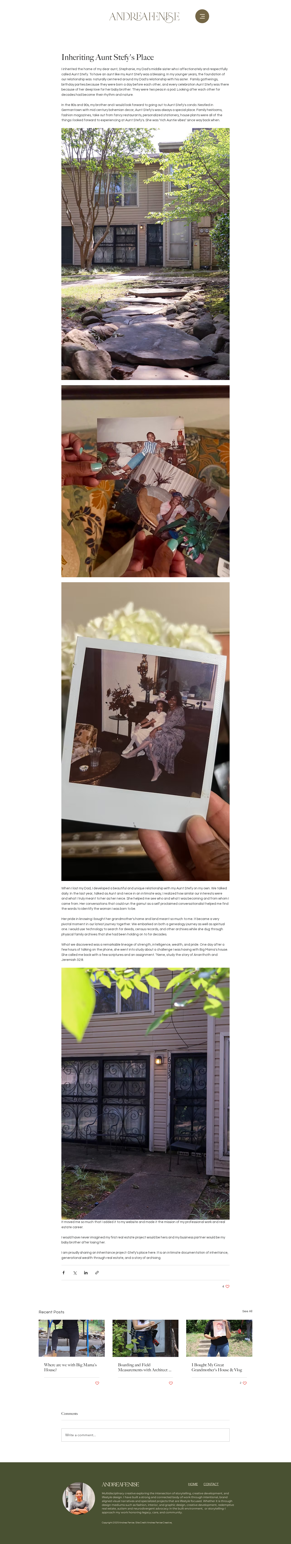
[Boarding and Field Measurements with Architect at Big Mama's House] (146, 1338)
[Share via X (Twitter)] (75, 1272)
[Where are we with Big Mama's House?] (72, 1338)
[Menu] (202, 16)
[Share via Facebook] (63, 1272)
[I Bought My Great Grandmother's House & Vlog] (219, 1338)
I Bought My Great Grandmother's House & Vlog (217, 1367)
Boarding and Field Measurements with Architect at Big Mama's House (145, 1367)
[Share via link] (97, 1272)
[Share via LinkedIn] (86, 1272)
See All (247, 1311)
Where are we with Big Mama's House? (70, 1367)
